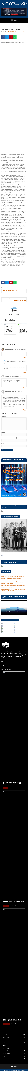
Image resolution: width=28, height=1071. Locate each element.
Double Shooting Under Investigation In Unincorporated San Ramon (11, 579)
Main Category (9, 24)
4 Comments (18, 31)
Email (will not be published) (9, 438)
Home (2, 24)
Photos (5, 788)
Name (3, 432)
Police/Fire (6, 905)
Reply (24, 357)
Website (3, 444)
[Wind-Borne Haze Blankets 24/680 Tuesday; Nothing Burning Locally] (14, 963)
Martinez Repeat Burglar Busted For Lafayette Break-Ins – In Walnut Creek (21, 330)
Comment (4, 416)
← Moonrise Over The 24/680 (9, 290)
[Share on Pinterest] (11, 37)
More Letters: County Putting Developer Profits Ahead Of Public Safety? (13, 589)
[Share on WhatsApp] (15, 37)
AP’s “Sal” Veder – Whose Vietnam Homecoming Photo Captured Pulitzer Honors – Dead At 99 (13, 575)
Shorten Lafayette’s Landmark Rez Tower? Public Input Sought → (15, 299)
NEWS (15, 24)
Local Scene (21, 24)
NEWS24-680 (11, 31)
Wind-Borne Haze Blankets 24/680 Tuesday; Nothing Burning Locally (12, 582)
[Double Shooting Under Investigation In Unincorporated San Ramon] (14, 845)
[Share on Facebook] (3, 37)
